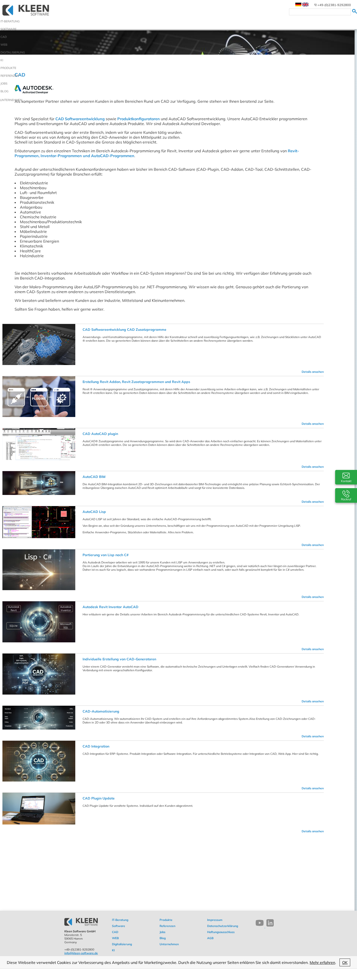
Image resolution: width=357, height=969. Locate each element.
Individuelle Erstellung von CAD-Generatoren (119, 659)
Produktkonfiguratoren (138, 118)
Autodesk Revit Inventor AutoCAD (110, 607)
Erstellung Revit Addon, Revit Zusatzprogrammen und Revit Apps (136, 382)
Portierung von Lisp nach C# (105, 555)
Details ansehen (313, 372)
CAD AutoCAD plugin (100, 434)
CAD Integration (96, 746)
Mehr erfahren (322, 962)
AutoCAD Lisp (94, 512)
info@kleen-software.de (81, 953)
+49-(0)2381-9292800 (334, 5)
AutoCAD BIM (94, 477)
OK (345, 962)
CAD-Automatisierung (101, 711)
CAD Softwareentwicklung (80, 118)
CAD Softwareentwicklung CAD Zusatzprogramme (124, 329)
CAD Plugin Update (99, 798)
